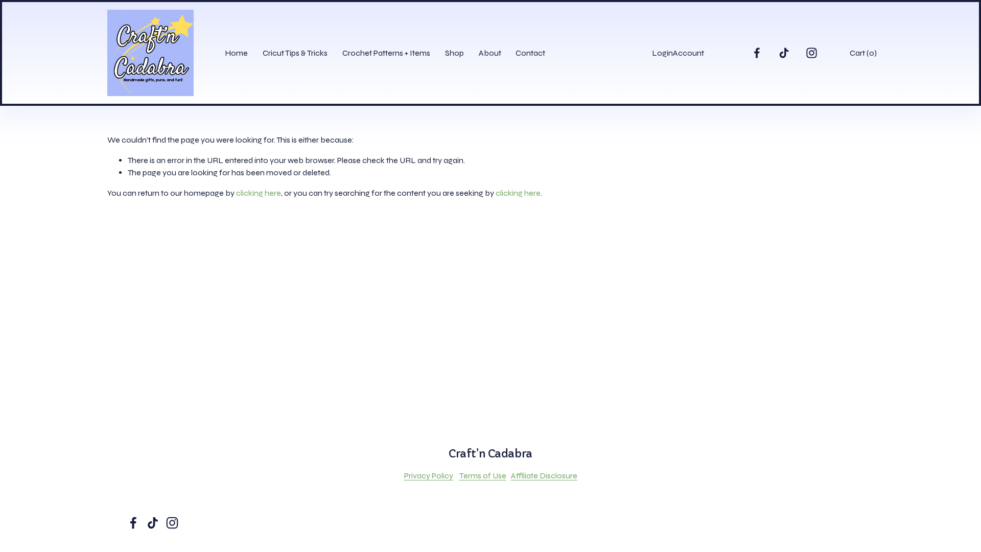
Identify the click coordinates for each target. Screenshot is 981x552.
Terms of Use (482, 475)
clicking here (258, 193)
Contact (530, 53)
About (490, 53)
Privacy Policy (428, 475)
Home (236, 53)
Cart (863, 53)
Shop (454, 53)
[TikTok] (784, 53)
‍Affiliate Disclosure (544, 475)
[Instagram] (811, 53)
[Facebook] (757, 53)
